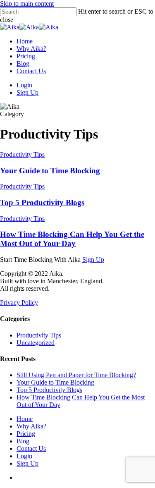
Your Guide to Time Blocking (50, 170)
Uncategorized (36, 342)
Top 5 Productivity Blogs (42, 202)
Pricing (26, 433)
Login (24, 455)
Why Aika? (31, 426)
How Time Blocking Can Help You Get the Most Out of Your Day (72, 239)
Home (25, 418)
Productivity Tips (22, 154)
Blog (23, 441)
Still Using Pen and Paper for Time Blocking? (76, 374)
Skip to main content (27, 3)
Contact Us (31, 448)
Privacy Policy (19, 302)
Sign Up (93, 259)
